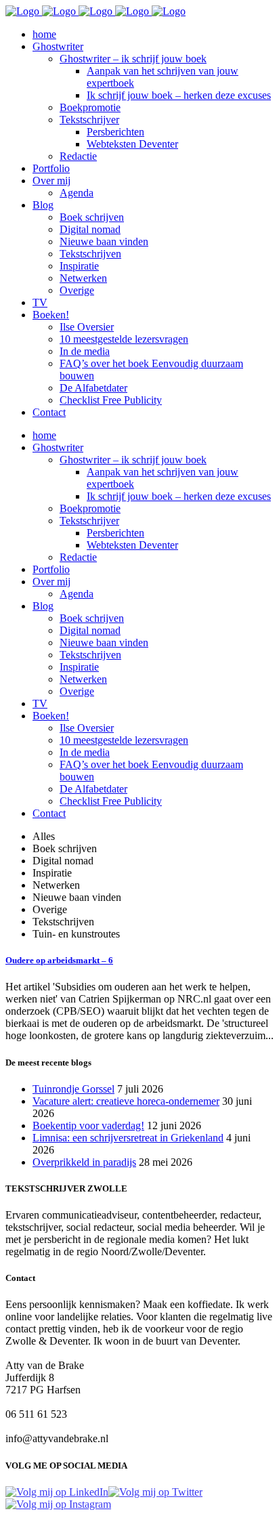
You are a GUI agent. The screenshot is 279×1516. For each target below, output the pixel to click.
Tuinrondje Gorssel (73, 1089)
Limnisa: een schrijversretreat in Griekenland (128, 1137)
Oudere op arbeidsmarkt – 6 (59, 960)
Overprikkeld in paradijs (84, 1162)
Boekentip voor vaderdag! (88, 1125)
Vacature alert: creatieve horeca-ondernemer (126, 1101)
